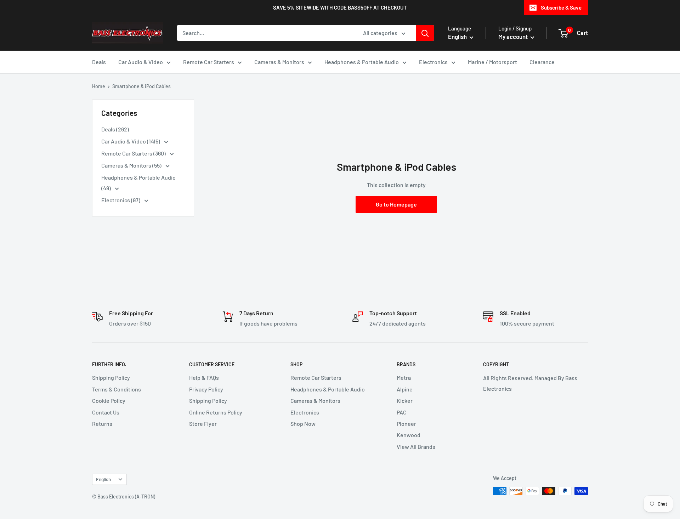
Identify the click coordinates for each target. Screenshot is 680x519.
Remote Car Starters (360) (134, 153)
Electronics (433, 61)
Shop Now (303, 423)
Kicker (405, 400)
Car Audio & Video (140, 61)
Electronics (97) (121, 200)
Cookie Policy (108, 400)
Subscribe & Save (561, 7)
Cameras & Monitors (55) (132, 165)
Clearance (542, 61)
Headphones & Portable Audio (361, 61)
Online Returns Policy (215, 412)
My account (513, 36)
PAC (402, 412)
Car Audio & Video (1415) (131, 141)
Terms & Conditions (116, 389)
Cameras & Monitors (279, 61)
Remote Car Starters (208, 61)
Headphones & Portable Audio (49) (138, 182)
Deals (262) (115, 129)
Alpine (405, 389)
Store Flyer (203, 423)
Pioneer (406, 423)
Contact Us (105, 412)
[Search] (425, 33)
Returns (102, 423)
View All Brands (416, 446)
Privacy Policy (206, 389)
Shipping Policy (111, 377)
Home (98, 86)
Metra (404, 377)
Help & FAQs (204, 377)
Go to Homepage (396, 204)
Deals (99, 61)
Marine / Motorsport (492, 61)
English (103, 479)
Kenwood (408, 434)
